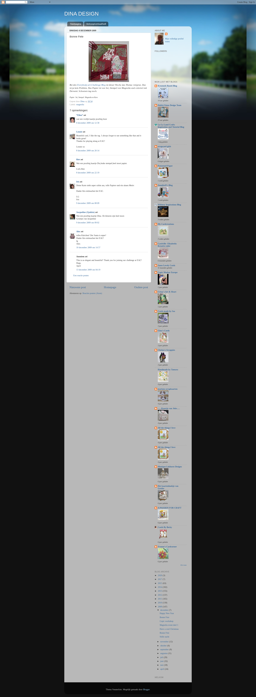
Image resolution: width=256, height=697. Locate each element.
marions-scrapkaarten (167, 389)
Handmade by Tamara (168, 370)
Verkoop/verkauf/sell (96, 24)
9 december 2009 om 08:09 (87, 203)
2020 (160, 575)
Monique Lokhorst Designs (170, 467)
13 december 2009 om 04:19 (88, 270)
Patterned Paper (165, 166)
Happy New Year (167, 613)
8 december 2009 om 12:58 (87, 123)
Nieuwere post (77, 287)
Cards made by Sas (166, 311)
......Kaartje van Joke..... (169, 408)
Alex (78, 231)
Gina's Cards (163, 331)
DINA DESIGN (81, 14)
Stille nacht (164, 637)
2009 (160, 607)
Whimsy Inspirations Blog (169, 205)
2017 (160, 579)
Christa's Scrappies (166, 350)
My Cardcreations (166, 224)
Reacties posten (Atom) (92, 293)
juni (162, 661)
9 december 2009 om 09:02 (87, 223)
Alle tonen (183, 565)
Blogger (146, 689)
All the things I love (166, 428)
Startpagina (75, 24)
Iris (77, 182)
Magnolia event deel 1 (169, 625)
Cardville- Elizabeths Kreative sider (167, 245)
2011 (160, 599)
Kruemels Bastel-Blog (167, 86)
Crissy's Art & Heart (167, 292)
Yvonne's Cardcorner (167, 547)
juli (162, 657)
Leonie (79, 132)
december (164, 610)
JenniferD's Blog (165, 185)
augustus (164, 653)
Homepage (110, 287)
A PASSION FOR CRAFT (169, 508)
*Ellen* (79, 115)
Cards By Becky (165, 527)
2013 (160, 591)
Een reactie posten (81, 275)
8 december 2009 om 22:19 (87, 173)
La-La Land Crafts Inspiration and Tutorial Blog (171, 126)
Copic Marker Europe (167, 272)
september (164, 649)
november (164, 642)
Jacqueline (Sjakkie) (85, 212)
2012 (160, 595)
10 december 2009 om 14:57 (88, 247)
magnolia (80, 104)
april (162, 669)
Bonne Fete (164, 617)
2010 (160, 603)
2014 (160, 587)
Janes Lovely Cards (166, 265)
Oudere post (141, 287)
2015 (160, 583)
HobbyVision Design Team (169, 105)
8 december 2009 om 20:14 (87, 151)
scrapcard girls (164, 146)
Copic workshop (166, 621)
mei (162, 665)
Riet (78, 159)
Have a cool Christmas (169, 629)
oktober (163, 646)
